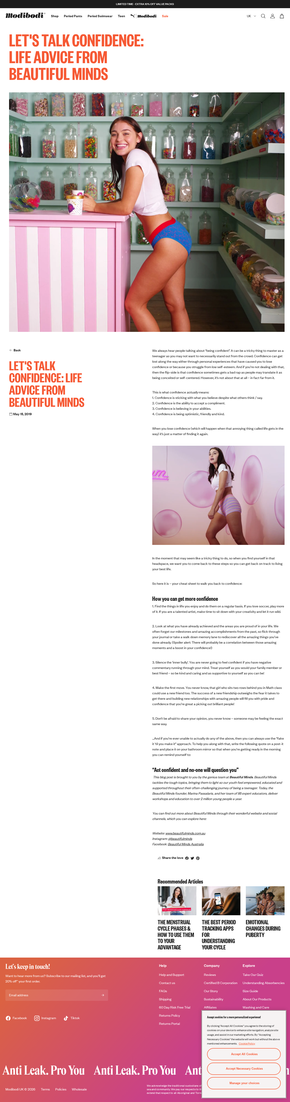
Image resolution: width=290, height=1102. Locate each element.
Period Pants (73, 16)
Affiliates (210, 1007)
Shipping (165, 999)
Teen (121, 16)
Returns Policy (169, 1015)
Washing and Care (256, 1007)
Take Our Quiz (253, 975)
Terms (45, 1089)
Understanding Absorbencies (264, 983)
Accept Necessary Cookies (244, 1068)
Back (17, 350)
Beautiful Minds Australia (186, 844)
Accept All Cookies (244, 1054)
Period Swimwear (100, 16)
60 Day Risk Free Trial (174, 1007)
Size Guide (250, 991)
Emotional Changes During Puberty (263, 928)
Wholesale (79, 1089)
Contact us (167, 983)
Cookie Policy (247, 1043)
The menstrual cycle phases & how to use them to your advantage (176, 934)
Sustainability (213, 999)
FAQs (163, 991)
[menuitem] (146, 16)
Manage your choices (244, 1083)
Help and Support (171, 975)
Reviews (210, 975)
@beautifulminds (180, 838)
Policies (60, 1089)
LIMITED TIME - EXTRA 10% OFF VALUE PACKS (145, 4)
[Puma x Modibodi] (146, 16)
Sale (165, 16)
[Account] (272, 16)
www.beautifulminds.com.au (185, 833)
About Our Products (257, 999)
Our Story (211, 991)
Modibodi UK (14, 1089)
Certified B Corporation (220, 983)
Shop (54, 16)
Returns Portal (169, 1023)
